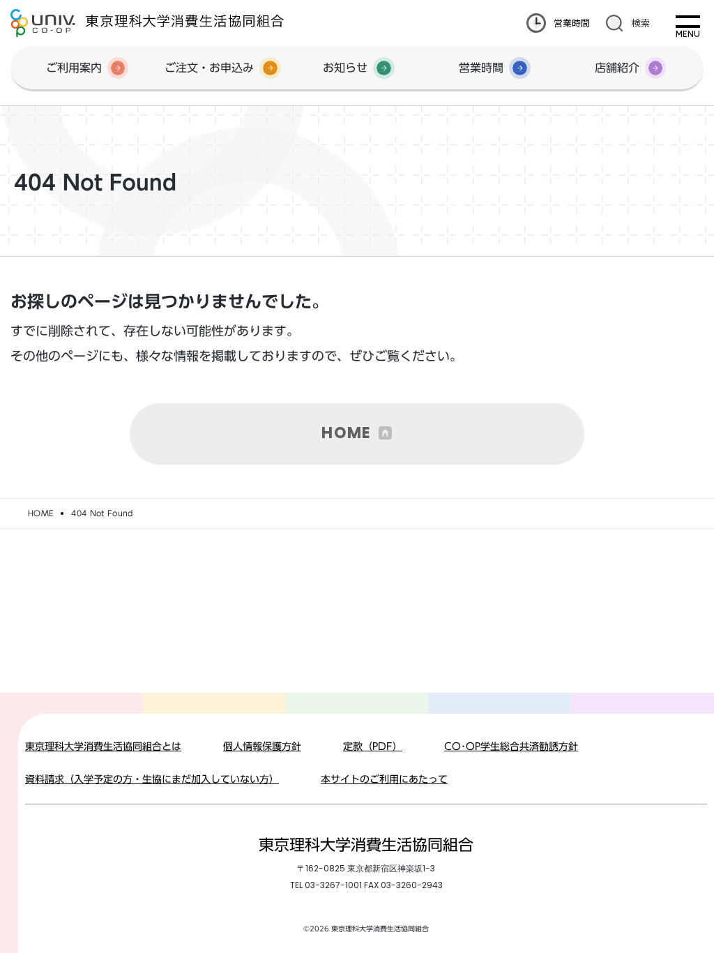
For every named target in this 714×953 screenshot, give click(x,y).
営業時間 (572, 22)
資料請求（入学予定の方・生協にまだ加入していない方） (152, 779)
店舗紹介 (617, 67)
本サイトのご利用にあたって (384, 779)
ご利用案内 (74, 67)
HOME (346, 433)
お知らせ (345, 67)
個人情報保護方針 (262, 746)
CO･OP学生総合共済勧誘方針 (511, 746)
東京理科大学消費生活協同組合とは (103, 746)
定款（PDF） (372, 746)
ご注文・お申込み (209, 67)
